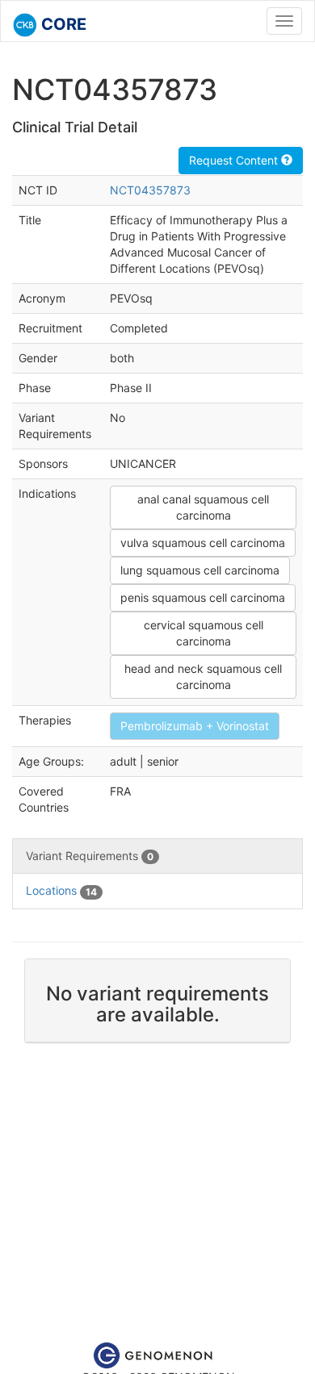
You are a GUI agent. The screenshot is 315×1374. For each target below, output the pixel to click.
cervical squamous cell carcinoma (203, 633)
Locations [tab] (61, 890)
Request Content (235, 160)
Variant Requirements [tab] (89, 855)
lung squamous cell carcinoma (199, 570)
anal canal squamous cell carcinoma (203, 507)
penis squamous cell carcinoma (202, 597)
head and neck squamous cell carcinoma (203, 676)
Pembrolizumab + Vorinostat (194, 726)
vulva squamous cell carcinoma (202, 542)
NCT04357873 (150, 190)
